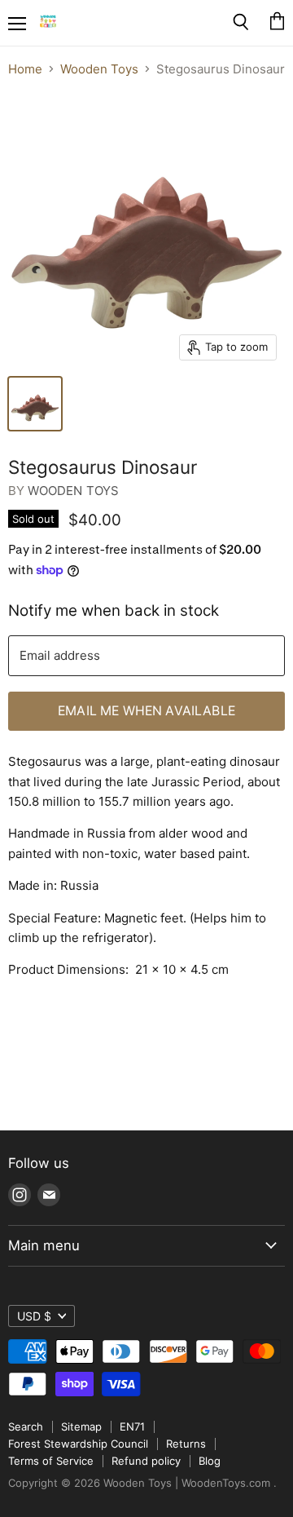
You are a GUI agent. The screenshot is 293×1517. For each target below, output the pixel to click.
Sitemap (81, 1426)
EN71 (132, 1426)
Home (25, 69)
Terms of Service (51, 1460)
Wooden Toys (99, 69)
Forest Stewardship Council (78, 1443)
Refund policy (146, 1460)
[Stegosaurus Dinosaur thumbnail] (35, 404)
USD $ (34, 1316)
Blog (210, 1460)
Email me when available (146, 711)
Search (25, 1426)
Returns (186, 1443)
